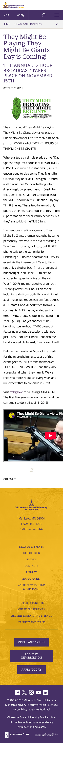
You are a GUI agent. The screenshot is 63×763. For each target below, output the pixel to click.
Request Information (31, 656)
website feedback (39, 709)
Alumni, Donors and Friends (31, 615)
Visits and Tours (31, 642)
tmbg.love (16, 392)
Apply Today (31, 669)
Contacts (31, 565)
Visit (6, 15)
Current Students (31, 609)
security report (37, 704)
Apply (20, 15)
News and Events (31, 546)
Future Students (31, 602)
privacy (22, 704)
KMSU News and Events (23, 24)
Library (31, 572)
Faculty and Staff (31, 622)
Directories (31, 553)
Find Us (31, 559)
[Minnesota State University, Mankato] (31, 504)
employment (31, 578)
